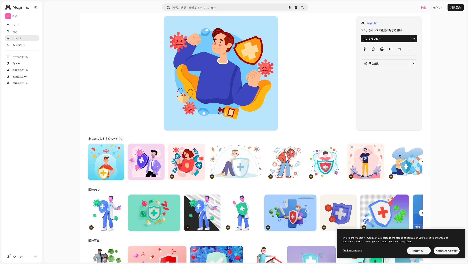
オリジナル (189, 23)
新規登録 (455, 7)
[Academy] (15, 257)
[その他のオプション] (408, 49)
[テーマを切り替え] (21, 257)
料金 (423, 7)
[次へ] (422, 162)
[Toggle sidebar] (36, 7)
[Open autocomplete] (167, 7)
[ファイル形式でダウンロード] (413, 38)
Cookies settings (352, 250)
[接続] (8, 257)
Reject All (418, 250)
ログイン (436, 7)
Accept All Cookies (447, 250)
